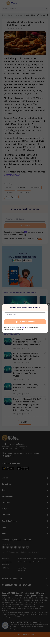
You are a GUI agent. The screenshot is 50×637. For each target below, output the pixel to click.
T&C (23, 327)
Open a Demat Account (25, 322)
